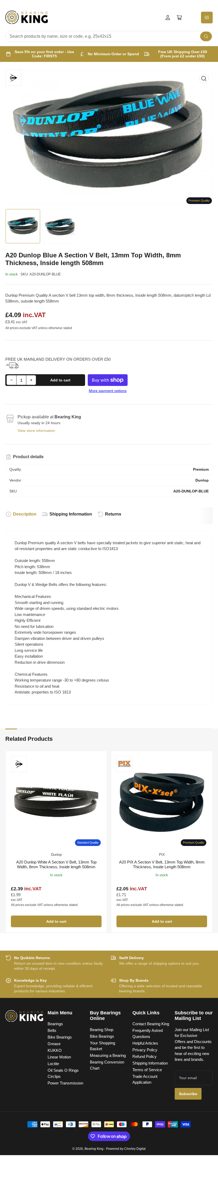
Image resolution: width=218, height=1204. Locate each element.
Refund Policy (144, 1056)
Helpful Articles (145, 1043)
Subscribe (188, 1094)
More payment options (108, 391)
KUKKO (55, 1050)
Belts (52, 1030)
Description (24, 514)
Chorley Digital (135, 1149)
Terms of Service (147, 1069)
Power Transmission (65, 1083)
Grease (54, 1043)
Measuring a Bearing (108, 1055)
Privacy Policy (144, 1050)
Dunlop (56, 855)
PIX (162, 855)
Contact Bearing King (150, 1024)
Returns (113, 514)
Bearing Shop (101, 1029)
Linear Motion (59, 1057)
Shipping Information (70, 514)
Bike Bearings (60, 1037)
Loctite (53, 1063)
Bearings (55, 1024)
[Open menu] (207, 17)
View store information (36, 430)
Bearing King (94, 1149)
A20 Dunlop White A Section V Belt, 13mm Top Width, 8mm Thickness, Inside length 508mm (56, 864)
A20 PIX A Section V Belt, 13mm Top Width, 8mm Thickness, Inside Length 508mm (162, 864)
